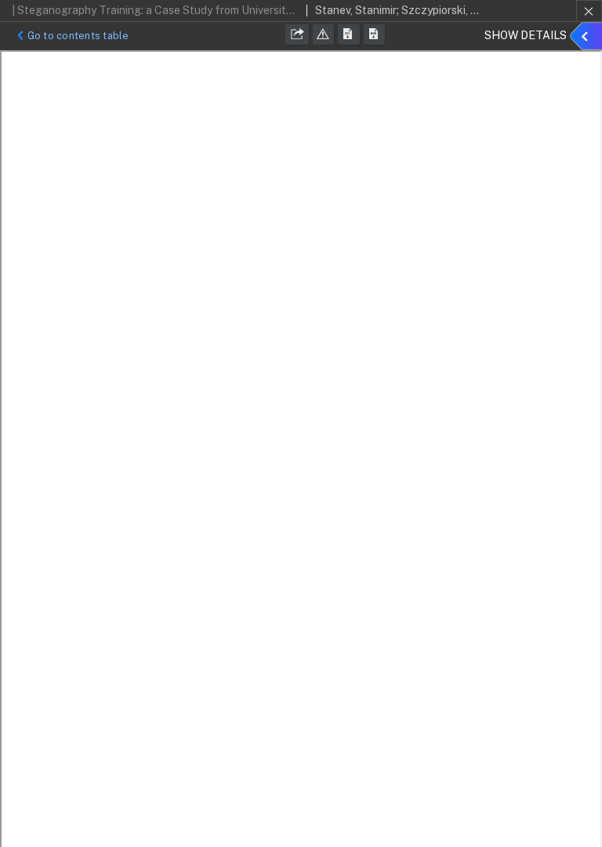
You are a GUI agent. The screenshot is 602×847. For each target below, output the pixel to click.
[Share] (297, 34)
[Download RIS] (349, 34)
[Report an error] (324, 34)
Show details (588, 39)
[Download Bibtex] (375, 34)
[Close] (589, 11)
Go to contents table (78, 36)
